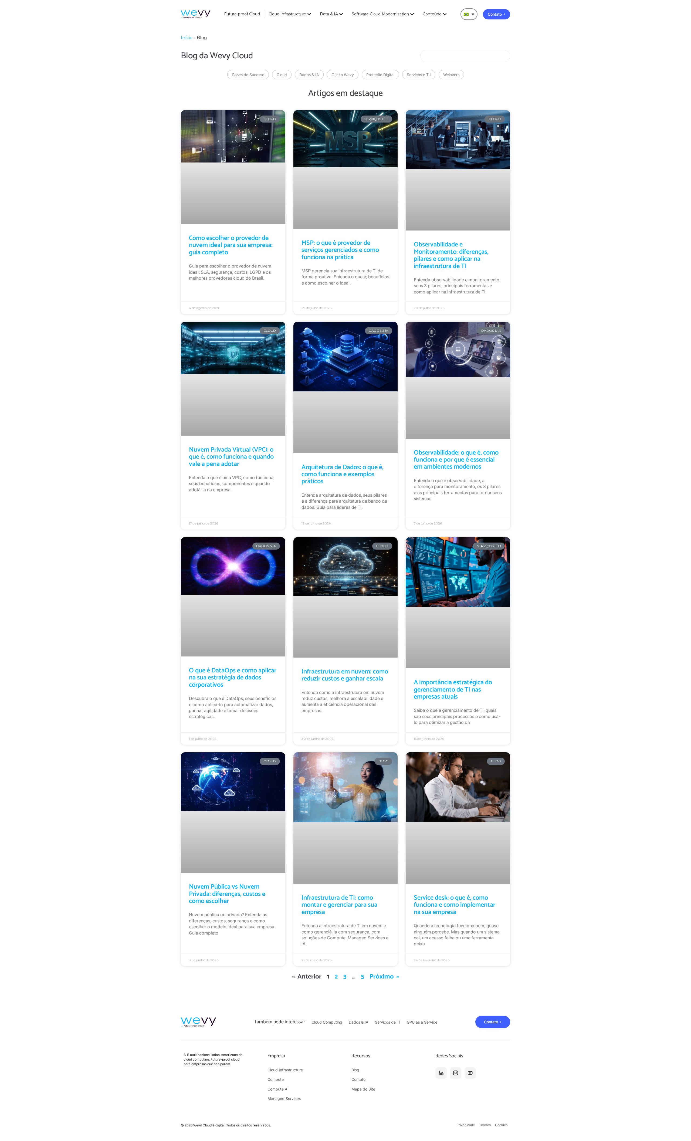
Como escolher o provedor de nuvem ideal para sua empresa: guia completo (231, 245)
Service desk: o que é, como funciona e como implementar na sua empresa (454, 905)
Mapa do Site (363, 1089)
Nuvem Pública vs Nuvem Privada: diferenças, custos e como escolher (227, 894)
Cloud (282, 74)
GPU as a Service (422, 1022)
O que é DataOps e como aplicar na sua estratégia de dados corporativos (232, 677)
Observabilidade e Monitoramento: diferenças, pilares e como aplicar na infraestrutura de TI (451, 255)
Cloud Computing (326, 1022)
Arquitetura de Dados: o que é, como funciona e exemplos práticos (343, 474)
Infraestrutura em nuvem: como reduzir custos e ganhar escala (345, 675)
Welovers (451, 74)
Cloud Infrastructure (285, 1070)
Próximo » (384, 976)
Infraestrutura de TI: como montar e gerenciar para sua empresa (339, 905)
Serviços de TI (387, 1022)
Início (186, 37)
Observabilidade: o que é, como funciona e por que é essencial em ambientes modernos (456, 460)
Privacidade (465, 1125)
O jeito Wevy (342, 74)
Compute (275, 1079)
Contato (358, 1079)
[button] (468, 14)
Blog (355, 1070)
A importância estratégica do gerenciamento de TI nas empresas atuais (453, 689)
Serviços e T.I (419, 74)
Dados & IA (309, 74)
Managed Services (284, 1098)
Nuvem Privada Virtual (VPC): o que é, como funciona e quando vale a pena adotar (231, 457)
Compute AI (278, 1089)
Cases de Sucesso (248, 74)
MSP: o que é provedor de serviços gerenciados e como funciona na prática (340, 250)
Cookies (501, 1125)
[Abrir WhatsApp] (677, 1127)
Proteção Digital (380, 74)
